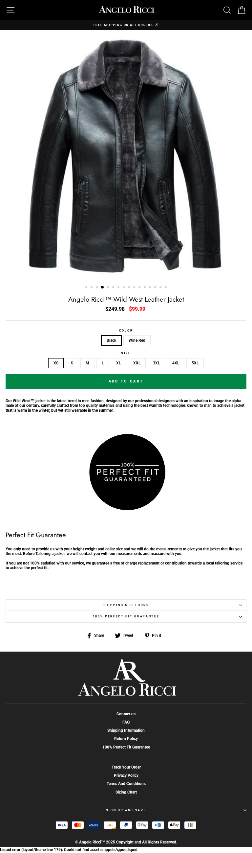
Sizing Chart (126, 792)
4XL (175, 363)
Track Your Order (126, 767)
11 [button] (140, 287)
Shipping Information (126, 730)
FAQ (126, 722)
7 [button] (119, 287)
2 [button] (92, 287)
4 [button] (102, 287)
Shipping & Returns (126, 605)
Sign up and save (126, 810)
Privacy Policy (126, 775)
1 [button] (87, 287)
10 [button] (134, 287)
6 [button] (114, 287)
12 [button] (145, 287)
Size (126, 353)
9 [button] (129, 287)
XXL (136, 363)
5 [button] (108, 287)
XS (55, 363)
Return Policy (126, 738)
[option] (126, 25)
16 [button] (166, 287)
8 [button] (124, 287)
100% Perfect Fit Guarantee (126, 616)
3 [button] (97, 287)
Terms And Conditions (126, 783)
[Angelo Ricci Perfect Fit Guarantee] (126, 509)
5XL (195, 363)
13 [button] (150, 287)
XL (118, 363)
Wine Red (137, 340)
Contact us (126, 714)
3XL (156, 363)
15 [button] (161, 287)
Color (126, 330)
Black (111, 340)
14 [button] (156, 287)
